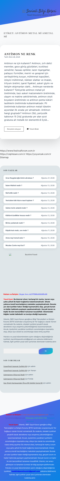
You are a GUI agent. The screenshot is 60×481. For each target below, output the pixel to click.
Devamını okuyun (15, 130)
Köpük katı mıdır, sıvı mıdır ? (17, 230)
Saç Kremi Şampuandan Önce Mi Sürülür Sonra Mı (23, 383)
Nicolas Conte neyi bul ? (15, 245)
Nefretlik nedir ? (12, 193)
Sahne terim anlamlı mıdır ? (16, 208)
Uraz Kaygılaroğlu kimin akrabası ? (20, 178)
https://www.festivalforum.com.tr (17, 150)
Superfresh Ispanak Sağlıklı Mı (15, 366)
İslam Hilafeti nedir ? (14, 185)
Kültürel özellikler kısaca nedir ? (18, 215)
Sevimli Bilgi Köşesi (41, 11)
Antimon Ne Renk (20, 54)
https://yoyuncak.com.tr (38, 154)
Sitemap (4, 157)
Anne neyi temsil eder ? (15, 238)
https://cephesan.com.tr (12, 154)
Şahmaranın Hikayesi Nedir (14, 375)
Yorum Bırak (34, 129)
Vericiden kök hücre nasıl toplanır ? (20, 200)
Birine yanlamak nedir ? (15, 223)
